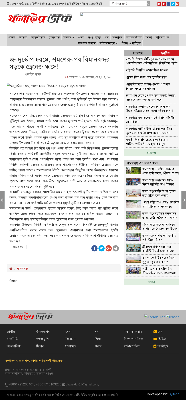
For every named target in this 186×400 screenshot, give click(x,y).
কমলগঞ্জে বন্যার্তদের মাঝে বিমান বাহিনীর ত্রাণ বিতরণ (150, 119)
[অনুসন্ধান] (148, 3)
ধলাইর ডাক (33, 74)
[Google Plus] (177, 3)
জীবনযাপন (162, 37)
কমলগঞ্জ (22, 268)
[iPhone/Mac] (159, 3)
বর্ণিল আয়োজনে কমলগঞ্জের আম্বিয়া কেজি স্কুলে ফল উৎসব (160, 226)
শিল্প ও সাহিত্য (131, 43)
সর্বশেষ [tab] (138, 52)
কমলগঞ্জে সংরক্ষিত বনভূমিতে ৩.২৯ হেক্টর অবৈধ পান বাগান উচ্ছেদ (159, 215)
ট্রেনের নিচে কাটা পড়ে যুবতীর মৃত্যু (146, 77)
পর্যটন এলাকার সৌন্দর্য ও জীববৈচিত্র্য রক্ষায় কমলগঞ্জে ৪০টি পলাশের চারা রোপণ (158, 271)
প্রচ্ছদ (12, 37)
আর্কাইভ (162, 345)
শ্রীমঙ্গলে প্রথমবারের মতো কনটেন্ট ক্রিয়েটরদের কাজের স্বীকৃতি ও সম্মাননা (158, 248)
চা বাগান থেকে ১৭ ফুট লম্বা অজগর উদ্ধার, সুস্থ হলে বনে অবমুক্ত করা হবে (151, 97)
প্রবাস (98, 345)
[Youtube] (164, 3)
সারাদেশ (70, 345)
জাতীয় (23, 37)
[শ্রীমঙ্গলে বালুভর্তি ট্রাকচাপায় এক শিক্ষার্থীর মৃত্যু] (2, 199)
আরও (151, 281)
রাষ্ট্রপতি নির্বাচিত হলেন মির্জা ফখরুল (147, 70)
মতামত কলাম (87, 43)
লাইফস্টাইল (134, 37)
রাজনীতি (54, 37)
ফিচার (40, 345)
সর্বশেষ (151, 152)
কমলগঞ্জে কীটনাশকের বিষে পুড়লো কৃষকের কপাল (158, 259)
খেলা (81, 37)
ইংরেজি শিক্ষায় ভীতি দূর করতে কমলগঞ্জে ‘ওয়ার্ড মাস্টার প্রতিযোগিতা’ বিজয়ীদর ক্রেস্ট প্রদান (151, 61)
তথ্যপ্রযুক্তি (94, 37)
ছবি (159, 331)
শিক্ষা (148, 37)
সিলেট (67, 37)
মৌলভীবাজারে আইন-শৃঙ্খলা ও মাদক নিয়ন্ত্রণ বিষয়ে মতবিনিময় (148, 86)
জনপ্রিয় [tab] (165, 52)
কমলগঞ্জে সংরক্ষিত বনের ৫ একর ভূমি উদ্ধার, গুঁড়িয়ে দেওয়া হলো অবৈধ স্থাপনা (149, 108)
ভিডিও (161, 338)
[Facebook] (168, 3)
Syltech (174, 393)
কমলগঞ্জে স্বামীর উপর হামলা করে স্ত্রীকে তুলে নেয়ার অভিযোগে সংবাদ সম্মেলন (149, 130)
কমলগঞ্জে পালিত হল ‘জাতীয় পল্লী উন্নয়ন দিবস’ (159, 237)
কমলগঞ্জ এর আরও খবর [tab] (142, 162)
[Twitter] (173, 3)
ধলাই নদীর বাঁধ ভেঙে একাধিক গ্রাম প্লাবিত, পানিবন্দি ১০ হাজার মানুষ (147, 141)
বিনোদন (117, 37)
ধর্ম (107, 37)
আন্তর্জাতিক (38, 37)
